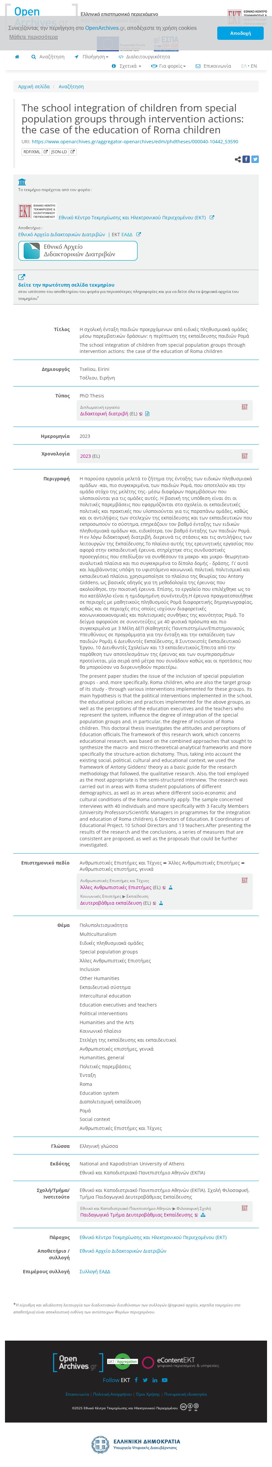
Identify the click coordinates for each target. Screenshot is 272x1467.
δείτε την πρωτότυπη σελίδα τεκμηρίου (66, 285)
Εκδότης (60, 1163)
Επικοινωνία (216, 66)
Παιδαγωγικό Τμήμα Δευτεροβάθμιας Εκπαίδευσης (137, 1215)
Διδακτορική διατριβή (104, 413)
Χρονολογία (55, 454)
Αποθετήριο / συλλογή (53, 1254)
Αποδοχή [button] (240, 33)
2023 (86, 456)
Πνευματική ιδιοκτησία (185, 1394)
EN (254, 66)
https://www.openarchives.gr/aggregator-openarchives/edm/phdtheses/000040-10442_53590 (135, 141)
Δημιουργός (56, 369)
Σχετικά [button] (128, 66)
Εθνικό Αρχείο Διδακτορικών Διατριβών (61, 234)
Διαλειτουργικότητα (147, 56)
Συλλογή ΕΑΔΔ (95, 1271)
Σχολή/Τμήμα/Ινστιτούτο (53, 1193)
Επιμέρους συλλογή (46, 1271)
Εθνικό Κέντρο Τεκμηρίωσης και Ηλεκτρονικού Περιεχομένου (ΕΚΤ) (132, 217)
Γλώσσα (60, 1146)
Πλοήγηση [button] (93, 56)
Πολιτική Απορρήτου (112, 1394)
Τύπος (62, 395)
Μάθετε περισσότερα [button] (33, 37)
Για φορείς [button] (170, 66)
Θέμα (63, 925)
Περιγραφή (56, 478)
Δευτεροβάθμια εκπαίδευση (111, 903)
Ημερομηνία (55, 436)
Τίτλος (62, 329)
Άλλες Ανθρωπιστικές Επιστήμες (116, 887)
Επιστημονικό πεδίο (45, 863)
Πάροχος (59, 1237)
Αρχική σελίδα (34, 86)
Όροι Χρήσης (148, 1394)
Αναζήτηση (51, 56)
